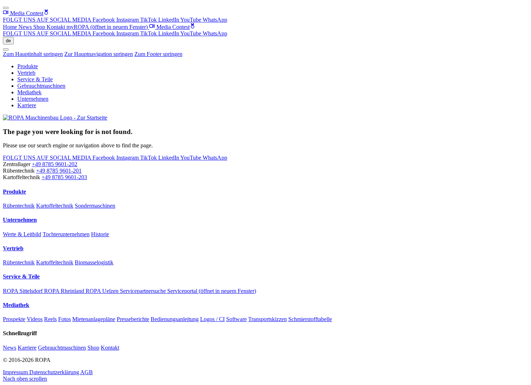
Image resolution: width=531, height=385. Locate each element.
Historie (100, 234)
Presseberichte (133, 319)
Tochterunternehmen (66, 234)
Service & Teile (35, 79)
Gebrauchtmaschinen (41, 86)
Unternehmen (32, 99)
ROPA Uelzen (103, 291)
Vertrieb (26, 73)
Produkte (27, 66)
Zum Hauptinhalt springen (33, 54)
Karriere (26, 105)
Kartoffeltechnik (54, 206)
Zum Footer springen (158, 54)
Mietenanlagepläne (93, 319)
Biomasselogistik (94, 262)
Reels (50, 319)
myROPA (107, 27)
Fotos (64, 319)
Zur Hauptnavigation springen (98, 54)
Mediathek (29, 92)
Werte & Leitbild (22, 234)
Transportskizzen (267, 319)
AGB (86, 372)
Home (10, 27)
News (25, 27)
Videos (35, 319)
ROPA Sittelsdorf (23, 291)
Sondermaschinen (95, 206)
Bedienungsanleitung (175, 319)
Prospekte (14, 319)
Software (236, 319)
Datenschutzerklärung (54, 372)
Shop (40, 27)
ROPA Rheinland (65, 291)
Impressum (16, 372)
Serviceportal (211, 291)
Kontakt (56, 27)
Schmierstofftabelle (310, 319)
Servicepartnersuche (143, 291)
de (8, 40)
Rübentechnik (19, 206)
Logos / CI (212, 319)
